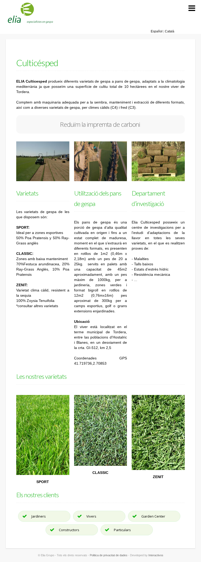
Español (157, 31)
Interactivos (155, 555)
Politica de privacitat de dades (108, 555)
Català (169, 31)
